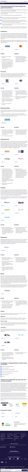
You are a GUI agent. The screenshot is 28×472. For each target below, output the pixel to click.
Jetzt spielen (24, 403)
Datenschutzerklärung (12, 466)
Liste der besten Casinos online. (20, 61)
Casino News (22, 436)
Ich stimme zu (25, 470)
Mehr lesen (15, 426)
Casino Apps (2, 439)
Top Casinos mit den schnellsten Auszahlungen (18, 387)
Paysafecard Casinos (3, 438)
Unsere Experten (16, 436)
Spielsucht (17, 466)
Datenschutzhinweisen (8, 470)
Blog (21, 438)
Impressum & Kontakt (21, 466)
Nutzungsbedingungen (6, 466)
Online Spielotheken (3, 41)
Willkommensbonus (10, 438)
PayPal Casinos (3, 436)
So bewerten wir (16, 438)
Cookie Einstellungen (18, 470)
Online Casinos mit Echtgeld (10, 9)
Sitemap (2, 466)
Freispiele (8, 436)
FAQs (14, 439)
